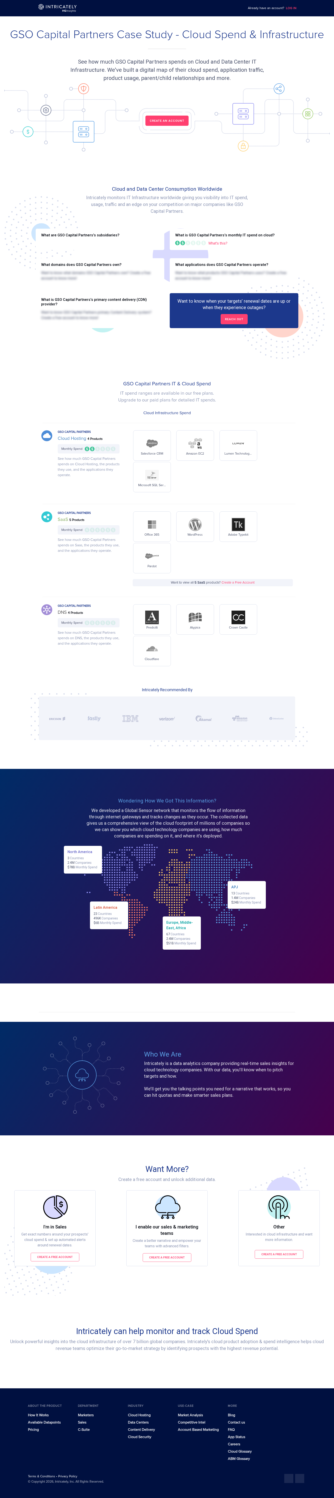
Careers (234, 1444)
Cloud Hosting (72, 438)
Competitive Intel (191, 1422)
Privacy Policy (67, 1476)
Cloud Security (139, 1437)
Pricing (33, 1429)
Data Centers (138, 1422)
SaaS (63, 519)
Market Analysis (190, 1415)
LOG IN (291, 8)
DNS (63, 612)
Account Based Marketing (198, 1429)
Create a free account (55, 1257)
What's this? (217, 243)
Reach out (234, 319)
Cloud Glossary (240, 1451)
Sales (82, 1422)
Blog (231, 1415)
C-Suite (84, 1429)
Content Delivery (141, 1429)
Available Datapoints (44, 1422)
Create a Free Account (238, 582)
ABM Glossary (239, 1459)
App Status (236, 1437)
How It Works (38, 1415)
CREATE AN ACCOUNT (167, 120)
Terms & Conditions (42, 1476)
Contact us (236, 1422)
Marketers (86, 1415)
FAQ (231, 1429)
